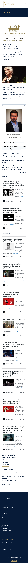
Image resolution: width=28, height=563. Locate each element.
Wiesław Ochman (5, 464)
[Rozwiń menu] (22, 4)
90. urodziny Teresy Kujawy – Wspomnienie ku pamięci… (13, 88)
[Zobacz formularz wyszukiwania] (25, 4)
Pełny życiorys (23, 172)
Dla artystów (4, 528)
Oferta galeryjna (5, 503)
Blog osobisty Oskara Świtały (8, 505)
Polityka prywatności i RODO (7, 507)
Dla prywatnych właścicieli (7, 530)
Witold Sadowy (5, 462)
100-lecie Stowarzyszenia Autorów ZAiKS (11, 46)
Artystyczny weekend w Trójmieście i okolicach (11, 487)
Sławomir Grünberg (6, 466)
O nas (3, 500)
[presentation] (14, 33)
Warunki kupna (5, 515)
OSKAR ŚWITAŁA (14, 133)
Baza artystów (4, 520)
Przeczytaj (7, 59)
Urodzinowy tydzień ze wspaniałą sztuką (10, 480)
